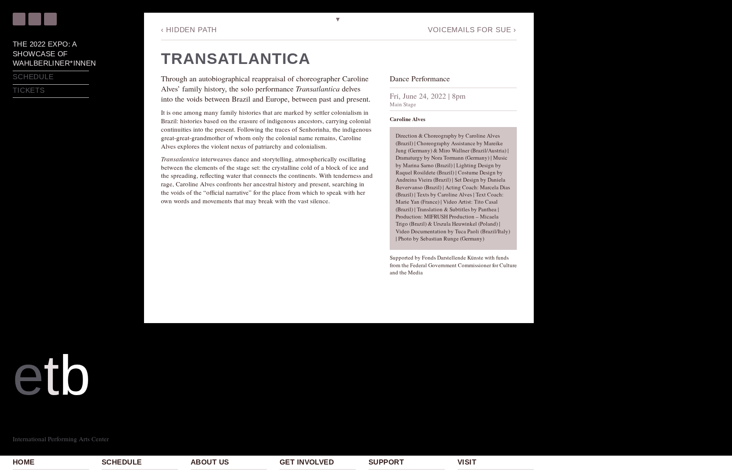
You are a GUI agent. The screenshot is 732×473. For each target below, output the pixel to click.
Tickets (29, 90)
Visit (467, 462)
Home (24, 462)
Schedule (121, 462)
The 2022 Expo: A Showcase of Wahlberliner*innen (51, 53)
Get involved (307, 462)
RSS (50, 19)
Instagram (34, 19)
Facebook (19, 19)
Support (386, 462)
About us (210, 462)
